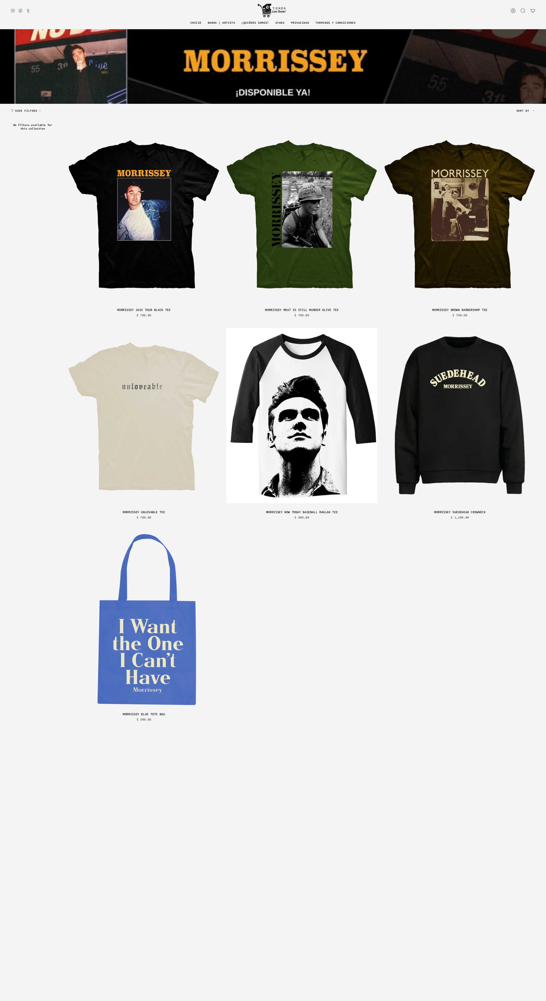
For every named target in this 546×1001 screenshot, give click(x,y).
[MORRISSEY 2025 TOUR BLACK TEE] (143, 214)
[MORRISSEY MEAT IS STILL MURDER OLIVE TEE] (302, 214)
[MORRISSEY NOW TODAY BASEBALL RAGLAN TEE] (302, 416)
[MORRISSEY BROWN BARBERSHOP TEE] (459, 214)
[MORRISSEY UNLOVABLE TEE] (143, 416)
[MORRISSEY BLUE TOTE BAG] (143, 619)
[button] (221, 23)
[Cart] (533, 10)
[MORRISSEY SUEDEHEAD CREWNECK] (459, 416)
